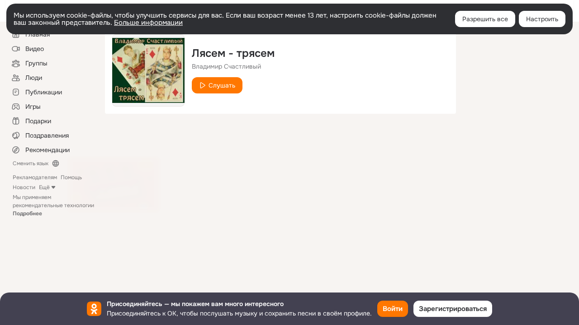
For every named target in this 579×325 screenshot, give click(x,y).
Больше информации (148, 22)
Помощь (71, 177)
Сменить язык (30, 163)
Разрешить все (485, 19)
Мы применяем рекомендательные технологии (53, 205)
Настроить (542, 19)
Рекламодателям (35, 177)
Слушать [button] (222, 85)
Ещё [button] (44, 187)
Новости (24, 187)
